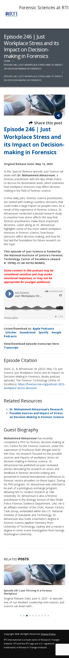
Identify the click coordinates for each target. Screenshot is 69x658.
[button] (20, 615)
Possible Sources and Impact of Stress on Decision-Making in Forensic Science (37, 415)
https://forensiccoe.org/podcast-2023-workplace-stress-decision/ (34, 386)
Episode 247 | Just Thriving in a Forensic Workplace (28, 592)
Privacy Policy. (48, 633)
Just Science (9, 325)
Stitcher (10, 332)
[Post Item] (34, 574)
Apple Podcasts (43, 328)
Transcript (11, 347)
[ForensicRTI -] (11, 14)
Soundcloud (27, 332)
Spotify (43, 332)
